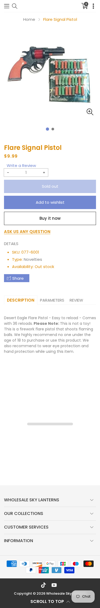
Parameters (52, 300)
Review (76, 300)
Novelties (33, 259)
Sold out (50, 186)
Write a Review (21, 165)
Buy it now (50, 218)
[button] (6, 6)
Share (18, 278)
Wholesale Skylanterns (66, 593)
